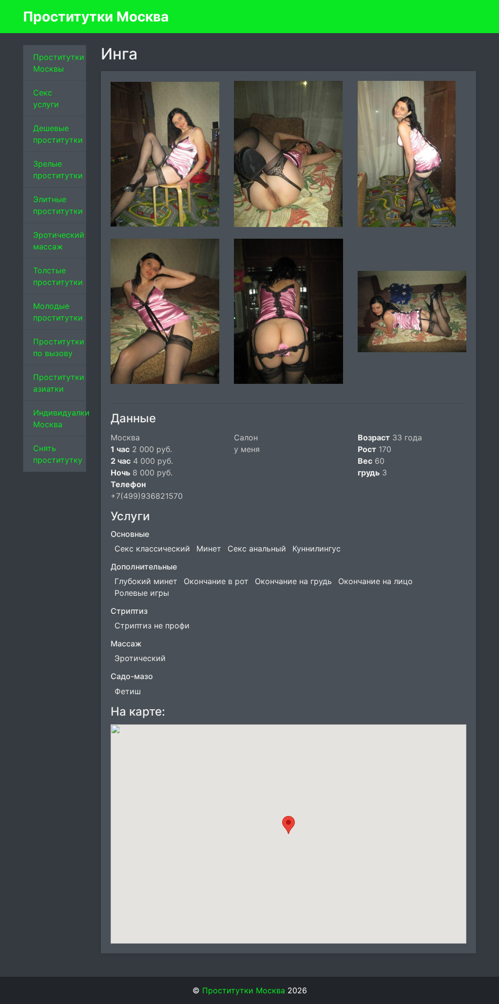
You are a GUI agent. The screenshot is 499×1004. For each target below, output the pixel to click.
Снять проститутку (57, 454)
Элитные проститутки (58, 205)
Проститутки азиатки (58, 383)
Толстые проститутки (58, 276)
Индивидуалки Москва (59, 418)
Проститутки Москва (96, 16)
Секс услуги (46, 98)
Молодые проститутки (58, 311)
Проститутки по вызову (58, 347)
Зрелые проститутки (58, 169)
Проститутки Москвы (58, 63)
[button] (288, 825)
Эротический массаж (58, 240)
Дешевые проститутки (58, 134)
